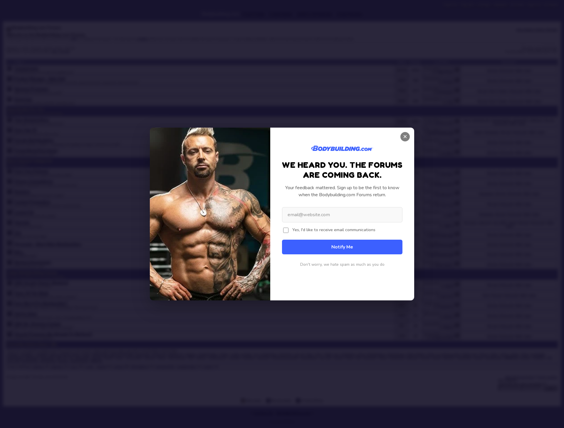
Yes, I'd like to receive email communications (333, 230)
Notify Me (342, 247)
